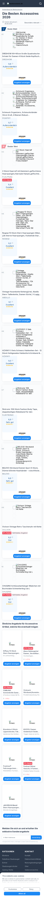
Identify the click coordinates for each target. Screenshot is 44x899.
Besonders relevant (32, 23)
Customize (12, 889)
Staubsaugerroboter (9, 866)
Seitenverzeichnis (31, 870)
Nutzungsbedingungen (33, 863)
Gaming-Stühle (7, 870)
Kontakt (27, 855)
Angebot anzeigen (22, 82)
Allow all (22, 894)
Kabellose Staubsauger (11, 859)
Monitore (5, 855)
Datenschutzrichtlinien (33, 859)
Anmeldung (36, 837)
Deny (31, 889)
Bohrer (4, 863)
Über (27, 866)
